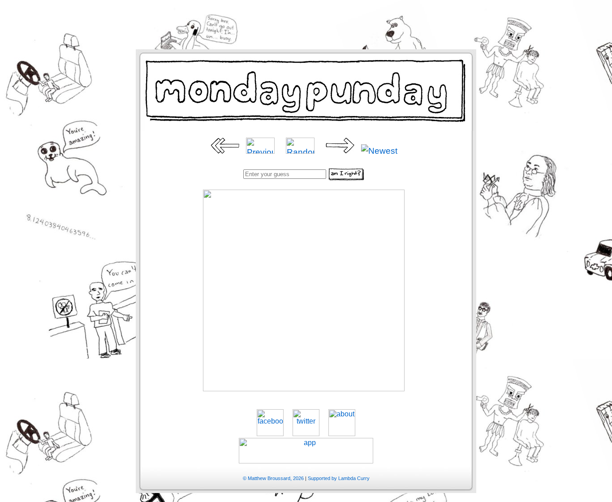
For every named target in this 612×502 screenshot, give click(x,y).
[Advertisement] (306, 20)
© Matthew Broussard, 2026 (273, 478)
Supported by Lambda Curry (339, 478)
